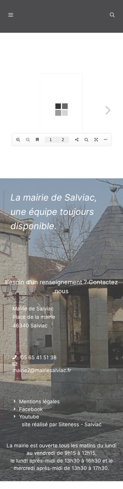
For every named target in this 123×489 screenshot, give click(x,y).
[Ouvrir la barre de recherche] (112, 15)
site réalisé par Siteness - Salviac (62, 424)
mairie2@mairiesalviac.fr (42, 370)
